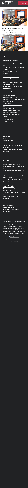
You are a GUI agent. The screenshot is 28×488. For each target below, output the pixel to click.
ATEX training (6, 65)
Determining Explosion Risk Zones (11, 110)
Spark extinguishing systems (10, 78)
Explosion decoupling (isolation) (11, 97)
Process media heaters (8, 207)
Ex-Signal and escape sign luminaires (12, 86)
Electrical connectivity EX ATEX (11, 164)
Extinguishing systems (8, 80)
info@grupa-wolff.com (10, 121)
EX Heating (6, 198)
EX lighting (6, 181)
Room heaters (6, 202)
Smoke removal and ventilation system (13, 82)
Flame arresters (7, 103)
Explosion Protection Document (11, 114)
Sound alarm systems (8, 84)
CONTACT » (6, 116)
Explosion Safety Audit (8, 108)
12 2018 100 (8, 120)
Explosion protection (8, 92)
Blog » (4, 138)
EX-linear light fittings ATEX (9, 185)
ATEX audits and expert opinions (11, 71)
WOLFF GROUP (19, 239)
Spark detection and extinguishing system (13, 99)
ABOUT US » (6, 136)
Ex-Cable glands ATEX (8, 177)
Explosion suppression (8, 93)
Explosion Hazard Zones (9, 62)
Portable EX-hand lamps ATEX (10, 196)
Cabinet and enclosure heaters (10, 209)
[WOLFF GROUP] (14, 237)
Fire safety (5, 73)
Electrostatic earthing (8, 101)
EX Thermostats (7, 211)
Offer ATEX (6, 56)
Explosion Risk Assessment (10, 60)
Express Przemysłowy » (9, 140)
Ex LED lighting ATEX (8, 187)
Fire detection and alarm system (11, 77)
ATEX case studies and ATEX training (12, 105)
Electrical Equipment (8, 160)
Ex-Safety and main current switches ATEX (13, 172)
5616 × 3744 (17, 32)
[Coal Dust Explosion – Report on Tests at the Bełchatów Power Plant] (14, 17)
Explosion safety (7, 88)
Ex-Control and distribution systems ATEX (13, 175)
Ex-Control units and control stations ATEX (13, 170)
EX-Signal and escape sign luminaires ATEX (14, 192)
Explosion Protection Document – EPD (12, 64)
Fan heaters (6, 203)
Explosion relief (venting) (9, 95)
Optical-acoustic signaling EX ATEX (12, 179)
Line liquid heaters (7, 205)
